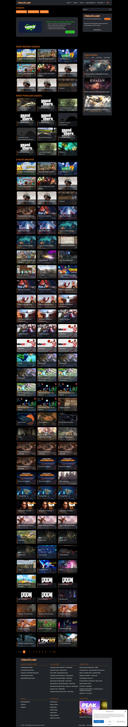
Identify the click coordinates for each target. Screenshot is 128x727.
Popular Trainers (54, 704)
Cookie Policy (109, 724)
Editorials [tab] (99, 57)
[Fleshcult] (67, 85)
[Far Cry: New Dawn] (67, 640)
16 (36, 651)
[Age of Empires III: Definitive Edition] (26, 257)
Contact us (23, 704)
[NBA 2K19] (47, 640)
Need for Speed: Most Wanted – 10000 (88, 667)
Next (54, 651)
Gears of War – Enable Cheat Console (59, 672)
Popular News (53, 712)
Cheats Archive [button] (44, 11)
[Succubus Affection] (26, 271)
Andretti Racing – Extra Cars (86, 678)
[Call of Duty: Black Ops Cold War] (67, 70)
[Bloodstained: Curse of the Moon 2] (47, 389)
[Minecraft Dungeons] (47, 463)
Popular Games (53, 701)
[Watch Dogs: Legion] (67, 212)
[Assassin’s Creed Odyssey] (47, 55)
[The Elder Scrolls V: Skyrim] (26, 640)
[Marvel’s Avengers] (67, 316)
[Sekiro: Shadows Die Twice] (26, 522)
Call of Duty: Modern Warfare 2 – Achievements (61, 675)
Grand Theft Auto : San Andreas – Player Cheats (90, 680)
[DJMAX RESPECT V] (67, 625)
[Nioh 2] (67, 566)
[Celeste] (26, 360)
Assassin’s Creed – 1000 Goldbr (57, 688)
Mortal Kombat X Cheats (26, 667)
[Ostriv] (26, 566)
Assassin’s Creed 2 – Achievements (58, 670)
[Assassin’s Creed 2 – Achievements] (67, 119)
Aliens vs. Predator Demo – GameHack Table (90, 672)
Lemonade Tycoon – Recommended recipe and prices (92, 670)
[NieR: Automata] (67, 478)
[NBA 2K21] (67, 330)
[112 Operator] (47, 551)
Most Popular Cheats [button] (33, 11)
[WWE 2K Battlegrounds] (67, 286)
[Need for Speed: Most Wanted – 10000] (26, 104)
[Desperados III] (47, 419)
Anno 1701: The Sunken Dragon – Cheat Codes (61, 678)
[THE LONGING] (67, 551)
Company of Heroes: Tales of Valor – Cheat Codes (61, 691)
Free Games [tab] (107, 57)
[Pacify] (26, 433)
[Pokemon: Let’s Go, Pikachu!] (26, 55)
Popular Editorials (54, 715)
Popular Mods (53, 707)
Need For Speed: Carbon (85, 683)
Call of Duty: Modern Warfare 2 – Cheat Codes (61, 667)
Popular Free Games (55, 717)
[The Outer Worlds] (67, 610)
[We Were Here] (67, 596)
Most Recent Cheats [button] (21, 11)
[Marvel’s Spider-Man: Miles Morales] (47, 70)
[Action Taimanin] (47, 257)
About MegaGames (25, 701)
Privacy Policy (81, 725)
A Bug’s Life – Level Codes (85, 693)
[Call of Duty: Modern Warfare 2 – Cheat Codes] (67, 104)
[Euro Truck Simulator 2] (47, 134)
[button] (125, 711)
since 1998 (107, 18)
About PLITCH (70, 32)
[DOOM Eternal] (47, 581)
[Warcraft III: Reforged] (47, 625)
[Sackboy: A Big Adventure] (26, 70)
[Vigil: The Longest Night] (67, 257)
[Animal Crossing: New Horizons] (26, 581)
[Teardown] (47, 271)
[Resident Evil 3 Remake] (26, 507)
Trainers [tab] (87, 57)
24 (39, 651)
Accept (98, 721)
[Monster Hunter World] (67, 433)
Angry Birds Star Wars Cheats (28, 678)
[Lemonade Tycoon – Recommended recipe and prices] (26, 134)
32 (42, 651)
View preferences (121, 721)
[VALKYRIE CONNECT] (47, 433)
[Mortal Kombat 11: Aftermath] (26, 448)
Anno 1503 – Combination (85, 686)
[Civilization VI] (26, 537)
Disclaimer (23, 707)
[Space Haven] (26, 419)
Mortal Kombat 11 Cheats (27, 675)
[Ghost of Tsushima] (67, 404)
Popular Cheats (53, 709)
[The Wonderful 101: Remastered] (47, 374)
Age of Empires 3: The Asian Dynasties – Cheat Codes (62, 683)
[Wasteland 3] (47, 360)
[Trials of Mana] (26, 492)
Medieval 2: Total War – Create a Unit (88, 675)
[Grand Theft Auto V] (47, 104)
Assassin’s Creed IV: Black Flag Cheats (30, 672)
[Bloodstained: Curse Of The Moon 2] (47, 404)
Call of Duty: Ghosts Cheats (27, 670)
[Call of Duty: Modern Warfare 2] (47, 149)
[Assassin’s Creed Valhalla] (67, 227)
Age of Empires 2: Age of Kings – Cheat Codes (60, 680)
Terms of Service (90, 725)
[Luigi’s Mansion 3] (67, 55)
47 (50, 651)
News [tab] (92, 57)
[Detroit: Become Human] (67, 419)
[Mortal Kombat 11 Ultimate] (26, 212)
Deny (110, 721)
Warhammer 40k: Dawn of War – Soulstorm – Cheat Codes (64, 686)
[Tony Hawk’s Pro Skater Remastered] (67, 301)
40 (45, 651)
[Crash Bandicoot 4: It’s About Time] (67, 271)
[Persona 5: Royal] (47, 566)
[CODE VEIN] (47, 537)
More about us (97, 29)
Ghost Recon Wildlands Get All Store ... (89, 717)
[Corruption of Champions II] (67, 242)
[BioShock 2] (67, 149)
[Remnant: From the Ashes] (26, 610)
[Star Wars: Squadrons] (47, 212)
